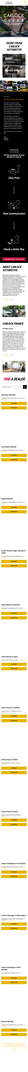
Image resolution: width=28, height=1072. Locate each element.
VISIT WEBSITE (14, 403)
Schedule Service (20, 32)
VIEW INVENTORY (14, 407)
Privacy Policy (13, 1045)
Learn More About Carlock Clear (14, 259)
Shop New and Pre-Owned (6, 32)
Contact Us (5, 355)
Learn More (6, 299)
